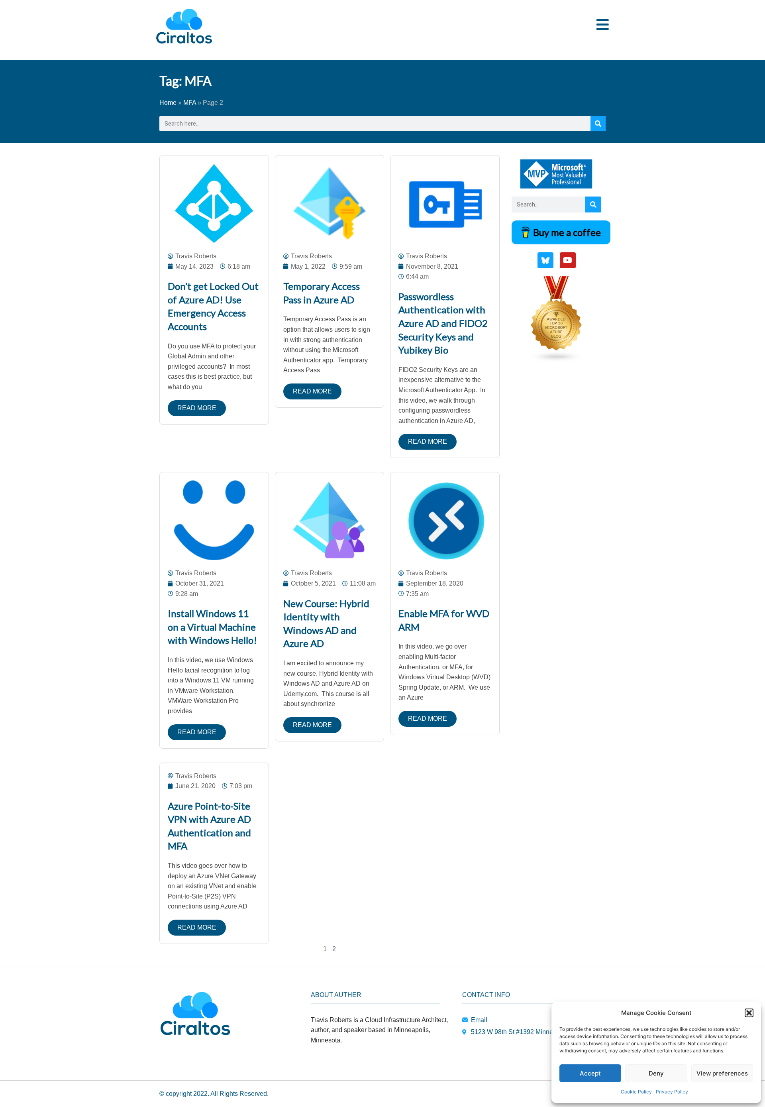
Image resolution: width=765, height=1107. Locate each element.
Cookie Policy (636, 1092)
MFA (189, 102)
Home (168, 102)
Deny (656, 1073)
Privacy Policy (672, 1092)
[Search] (598, 123)
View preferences (722, 1073)
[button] (749, 1013)
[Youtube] (568, 260)
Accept (590, 1073)
